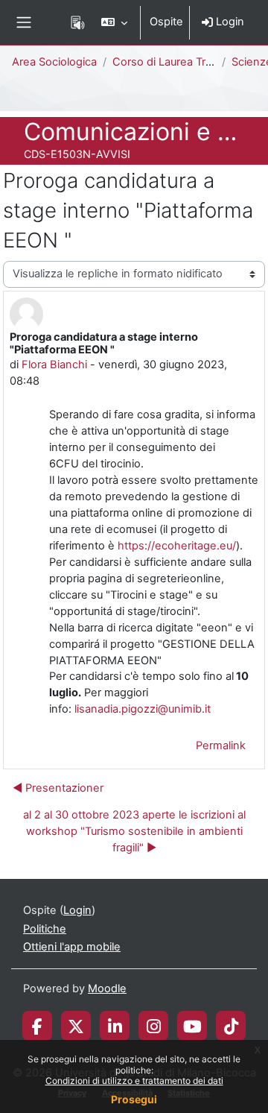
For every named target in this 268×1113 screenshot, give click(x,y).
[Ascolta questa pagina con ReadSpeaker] (78, 22)
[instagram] (154, 1026)
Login (228, 21)
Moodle (107, 988)
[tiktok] (231, 1026)
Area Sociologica (54, 62)
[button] (114, 22)
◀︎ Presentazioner (58, 788)
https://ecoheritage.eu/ (177, 545)
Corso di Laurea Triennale (177, 62)
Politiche (44, 929)
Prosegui (134, 1099)
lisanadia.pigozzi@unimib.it (142, 709)
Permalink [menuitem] (221, 745)
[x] (76, 1026)
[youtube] (192, 1026)
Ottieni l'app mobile (72, 946)
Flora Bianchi (54, 364)
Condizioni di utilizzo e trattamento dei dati (134, 1080)
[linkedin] (115, 1026)
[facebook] (37, 1026)
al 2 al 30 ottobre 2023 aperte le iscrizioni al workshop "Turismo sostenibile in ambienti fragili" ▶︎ (134, 831)
